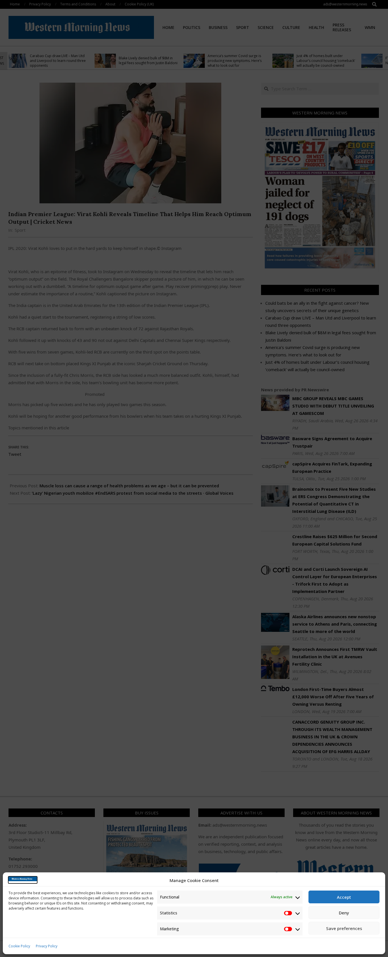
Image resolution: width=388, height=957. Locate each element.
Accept (344, 897)
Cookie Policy (19, 946)
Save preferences (344, 928)
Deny (344, 913)
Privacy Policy (46, 946)
